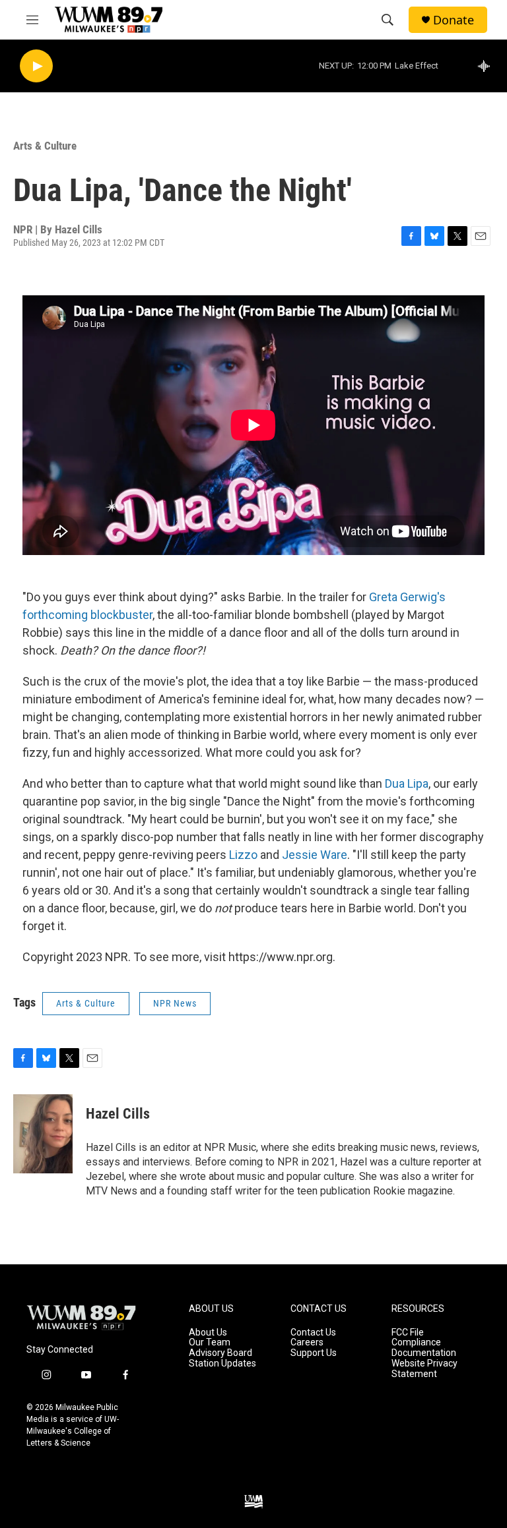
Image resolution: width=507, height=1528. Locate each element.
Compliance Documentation (423, 1347)
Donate (453, 20)
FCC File (407, 1332)
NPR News (175, 1003)
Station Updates (222, 1363)
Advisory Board (220, 1353)
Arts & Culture (45, 145)
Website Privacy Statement (424, 1369)
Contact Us (313, 1332)
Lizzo (243, 855)
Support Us (313, 1353)
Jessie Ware (314, 855)
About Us (208, 1332)
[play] (36, 66)
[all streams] (487, 66)
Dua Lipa (406, 783)
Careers (306, 1342)
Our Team (209, 1342)
